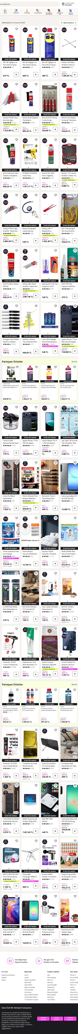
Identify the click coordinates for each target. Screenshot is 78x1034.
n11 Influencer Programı (31, 999)
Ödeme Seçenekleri (30, 980)
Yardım (26, 977)
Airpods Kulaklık (52, 985)
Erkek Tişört (50, 997)
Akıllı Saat (50, 982)
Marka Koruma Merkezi (8, 975)
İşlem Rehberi (28, 985)
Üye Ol (26, 975)
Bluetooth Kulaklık (52, 992)
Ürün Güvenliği (28, 990)
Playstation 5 (51, 987)
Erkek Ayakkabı (51, 995)
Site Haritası (27, 992)
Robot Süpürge (51, 977)
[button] (8, 56)
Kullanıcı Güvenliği (29, 987)
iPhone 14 (50, 980)
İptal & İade (27, 982)
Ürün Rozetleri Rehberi (30, 997)
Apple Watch (51, 990)
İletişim (4, 980)
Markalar (4, 977)
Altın (48, 975)
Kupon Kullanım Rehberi (31, 995)
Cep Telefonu (51, 999)
